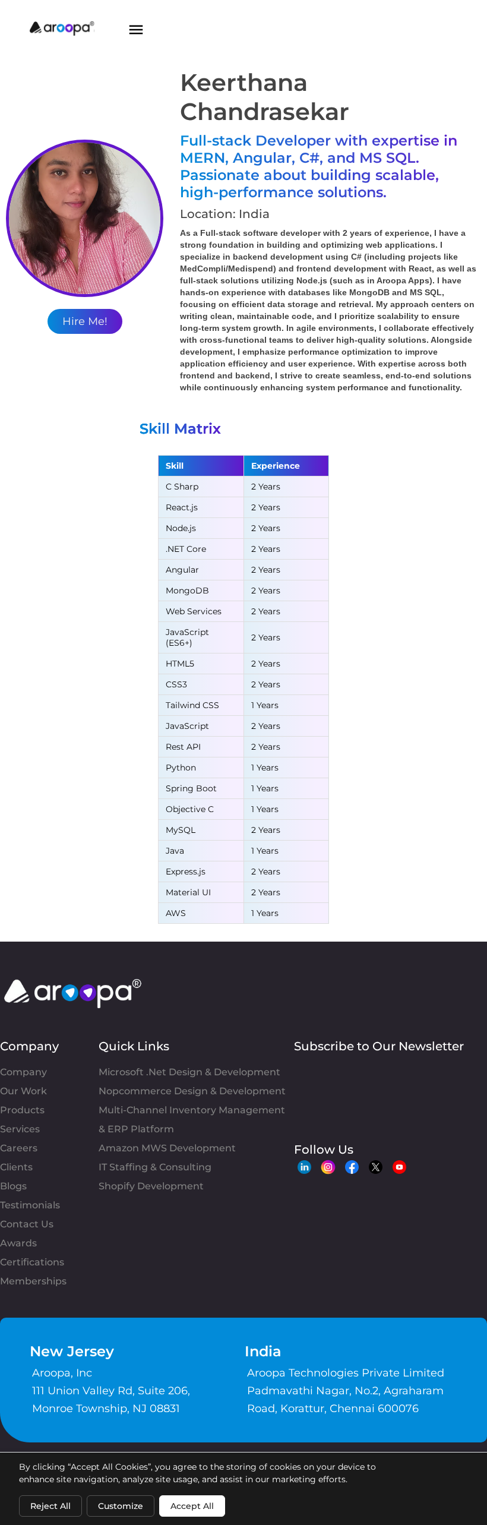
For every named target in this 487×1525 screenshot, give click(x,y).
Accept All (192, 1506)
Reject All (50, 1506)
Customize (120, 1506)
